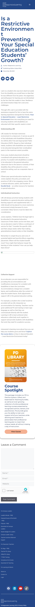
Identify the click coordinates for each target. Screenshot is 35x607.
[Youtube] (7, 78)
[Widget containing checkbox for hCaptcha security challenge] (15, 490)
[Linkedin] (12, 78)
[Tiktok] (26, 588)
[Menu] (29, 4)
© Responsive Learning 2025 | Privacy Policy (13, 605)
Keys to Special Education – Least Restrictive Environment (17, 117)
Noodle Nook (5, 186)
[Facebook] (3, 78)
